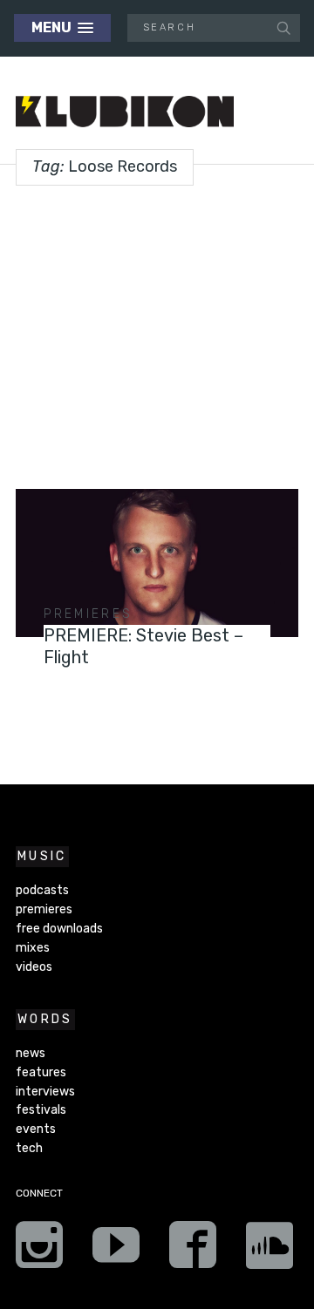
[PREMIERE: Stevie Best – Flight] (157, 563)
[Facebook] (192, 1250)
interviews (45, 1091)
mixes (33, 947)
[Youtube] (116, 1250)
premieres (88, 614)
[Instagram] (39, 1250)
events (36, 1129)
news (30, 1053)
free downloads (59, 928)
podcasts (42, 890)
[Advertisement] (157, 330)
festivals (41, 1109)
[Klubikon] (125, 112)
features (41, 1072)
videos (34, 967)
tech (29, 1148)
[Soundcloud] (269, 1250)
